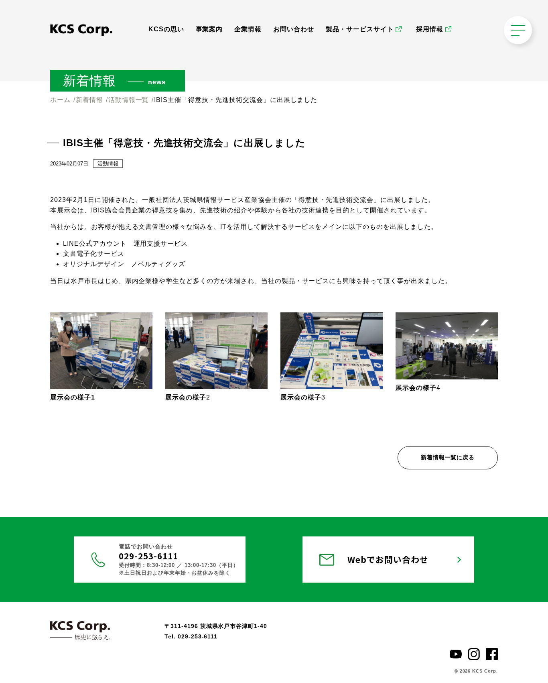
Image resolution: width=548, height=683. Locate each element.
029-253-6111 (148, 556)
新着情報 (89, 99)
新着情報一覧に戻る (448, 457)
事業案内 (209, 29)
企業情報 (248, 29)
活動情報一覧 (128, 99)
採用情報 (429, 29)
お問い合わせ (293, 29)
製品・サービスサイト (360, 29)
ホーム (60, 99)
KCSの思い (166, 29)
